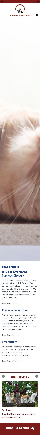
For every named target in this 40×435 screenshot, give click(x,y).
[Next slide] (36, 130)
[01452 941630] (35, 1)
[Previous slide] (3, 130)
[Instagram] (5, 1)
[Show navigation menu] (37, 15)
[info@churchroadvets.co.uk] (38, 1)
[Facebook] (2, 1)
